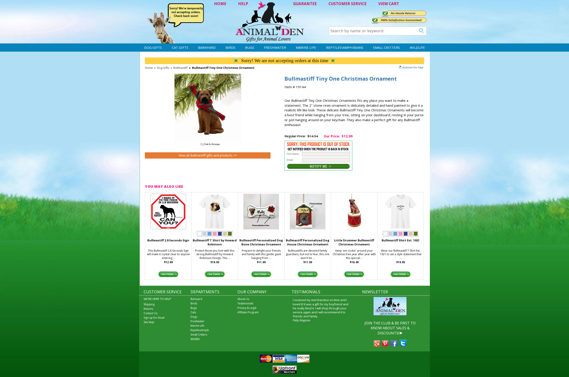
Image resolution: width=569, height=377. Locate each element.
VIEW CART (388, 3)
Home (149, 68)
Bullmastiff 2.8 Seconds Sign (168, 240)
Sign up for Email (154, 318)
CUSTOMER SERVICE (348, 3)
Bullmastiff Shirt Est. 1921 (400, 240)
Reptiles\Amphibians (344, 47)
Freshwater (275, 47)
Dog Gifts (153, 47)
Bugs (249, 47)
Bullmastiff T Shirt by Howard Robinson (215, 242)
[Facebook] (394, 345)
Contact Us (150, 313)
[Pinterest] (385, 345)
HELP (243, 3)
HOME (220, 3)
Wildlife (417, 47)
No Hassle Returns (403, 13)
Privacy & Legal (246, 308)
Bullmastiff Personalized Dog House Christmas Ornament (307, 242)
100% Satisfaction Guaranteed (401, 20)
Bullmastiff (180, 68)
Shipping (149, 304)
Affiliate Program (248, 312)
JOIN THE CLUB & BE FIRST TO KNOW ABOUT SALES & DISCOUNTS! (390, 328)
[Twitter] (403, 345)
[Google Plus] (377, 345)
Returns (148, 309)
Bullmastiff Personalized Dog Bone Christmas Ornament (261, 242)
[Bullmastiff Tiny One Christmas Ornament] (207, 146)
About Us (243, 299)
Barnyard (207, 47)
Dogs (193, 317)
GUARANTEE (305, 3)
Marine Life (306, 47)
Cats (193, 312)
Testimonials (245, 303)
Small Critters (386, 47)
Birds (230, 47)
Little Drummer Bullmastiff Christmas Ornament (354, 242)
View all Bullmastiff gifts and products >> (208, 155)
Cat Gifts (180, 47)
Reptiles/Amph (199, 330)
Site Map (149, 322)
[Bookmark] (411, 68)
